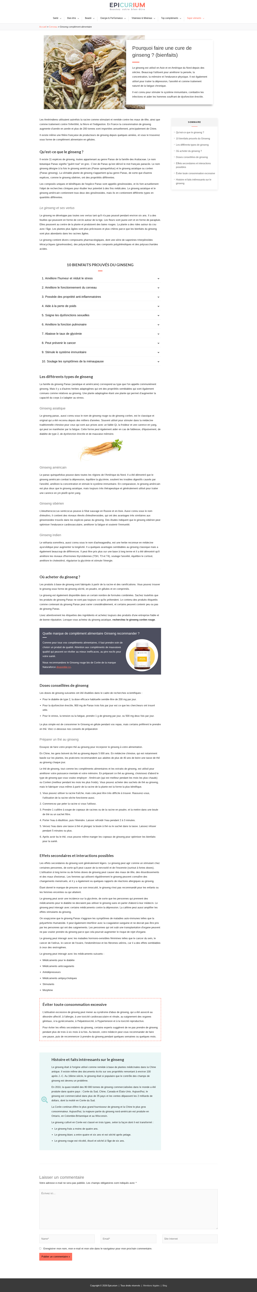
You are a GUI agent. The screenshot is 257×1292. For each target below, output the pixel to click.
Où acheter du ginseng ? (189, 151)
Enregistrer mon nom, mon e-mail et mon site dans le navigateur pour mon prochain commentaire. (97, 1248)
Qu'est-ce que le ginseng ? (190, 132)
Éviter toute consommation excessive (195, 173)
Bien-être (71, 18)
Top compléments (169, 18)
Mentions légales (151, 1285)
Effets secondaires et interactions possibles (193, 165)
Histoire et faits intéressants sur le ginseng (193, 181)
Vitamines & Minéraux (142, 18)
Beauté (88, 18)
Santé (55, 18)
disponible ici (63, 667)
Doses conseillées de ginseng (192, 157)
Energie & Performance (111, 18)
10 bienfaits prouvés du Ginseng (193, 138)
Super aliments (194, 18)
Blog (165, 1285)
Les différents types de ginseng (192, 145)
